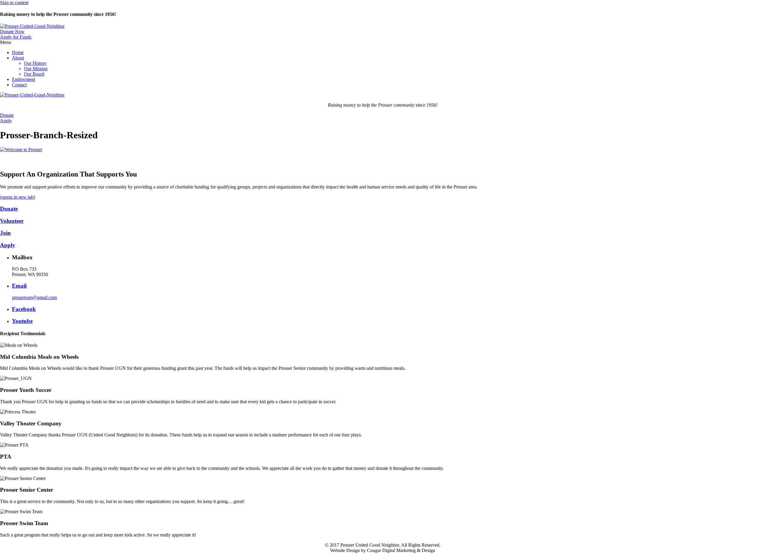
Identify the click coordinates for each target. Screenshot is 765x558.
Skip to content (14, 2)
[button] (12, 31)
